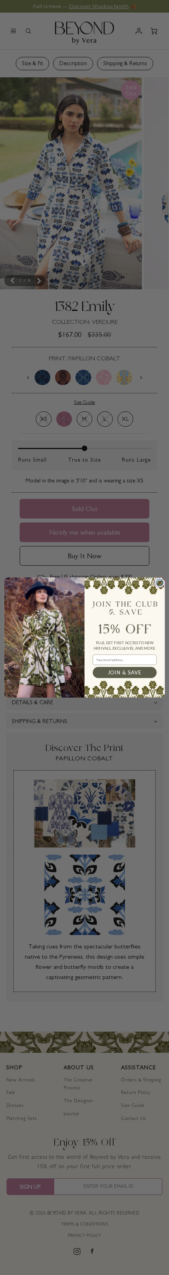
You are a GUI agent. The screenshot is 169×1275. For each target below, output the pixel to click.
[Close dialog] (159, 582)
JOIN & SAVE (125, 672)
